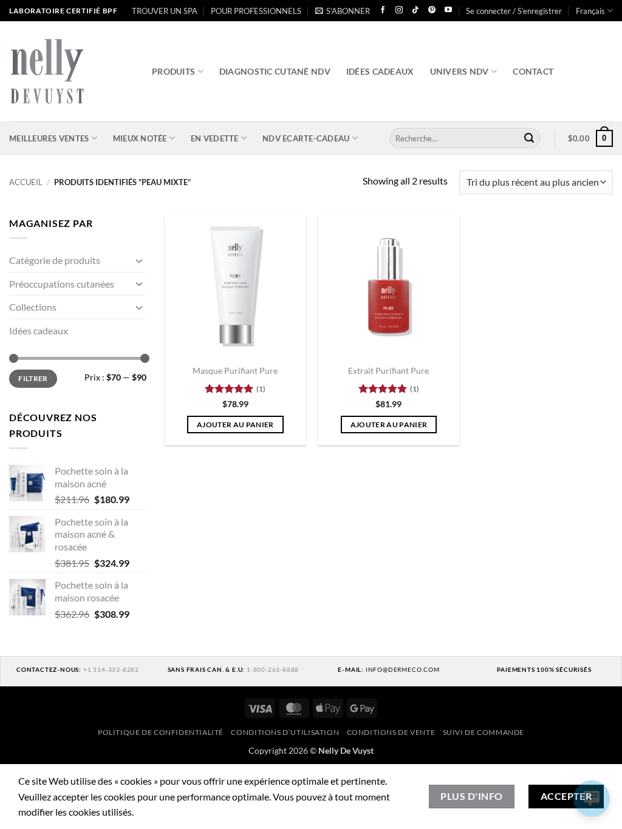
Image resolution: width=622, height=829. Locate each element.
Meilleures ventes (49, 138)
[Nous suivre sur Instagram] (399, 10)
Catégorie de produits (54, 260)
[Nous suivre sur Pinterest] (432, 10)
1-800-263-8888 (273, 669)
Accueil (26, 182)
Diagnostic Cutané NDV (274, 71)
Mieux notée (140, 138)
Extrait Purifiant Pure (388, 370)
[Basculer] (139, 259)
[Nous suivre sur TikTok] (415, 10)
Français (590, 11)
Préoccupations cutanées (61, 283)
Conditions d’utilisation (285, 732)
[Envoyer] (529, 138)
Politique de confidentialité (161, 732)
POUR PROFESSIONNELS (256, 11)
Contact (533, 71)
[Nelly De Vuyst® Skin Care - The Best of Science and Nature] (71, 71)
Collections (32, 307)
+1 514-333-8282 (111, 669)
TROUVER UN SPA (164, 11)
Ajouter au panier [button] (235, 424)
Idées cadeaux (380, 71)
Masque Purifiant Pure (235, 370)
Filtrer (33, 377)
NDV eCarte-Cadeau (305, 138)
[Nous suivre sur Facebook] (382, 10)
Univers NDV (459, 71)
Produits (173, 71)
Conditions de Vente (391, 732)
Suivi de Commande (483, 732)
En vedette (215, 138)
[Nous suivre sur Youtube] (448, 10)
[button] (342, 11)
